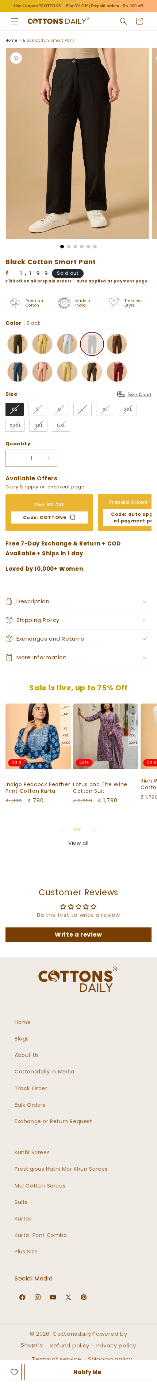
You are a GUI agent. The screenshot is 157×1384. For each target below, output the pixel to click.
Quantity (17, 443)
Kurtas (23, 1218)
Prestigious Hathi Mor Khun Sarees (61, 1169)
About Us (27, 1055)
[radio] (17, 344)
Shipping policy (110, 1359)
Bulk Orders (30, 1105)
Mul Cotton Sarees (40, 1185)
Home (11, 40)
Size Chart (139, 394)
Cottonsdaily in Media (44, 1071)
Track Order (31, 1088)
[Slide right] (95, 830)
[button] (15, 21)
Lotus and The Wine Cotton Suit (100, 787)
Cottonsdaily (72, 1334)
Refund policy (69, 1345)
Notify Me (87, 1372)
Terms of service (56, 1359)
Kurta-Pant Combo (41, 1235)
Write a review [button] (78, 934)
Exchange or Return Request (53, 1121)
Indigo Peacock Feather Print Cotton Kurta (37, 787)
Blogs (22, 1038)
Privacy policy (116, 1345)
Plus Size (26, 1251)
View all (78, 843)
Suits (21, 1202)
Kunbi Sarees (32, 1152)
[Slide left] (62, 830)
